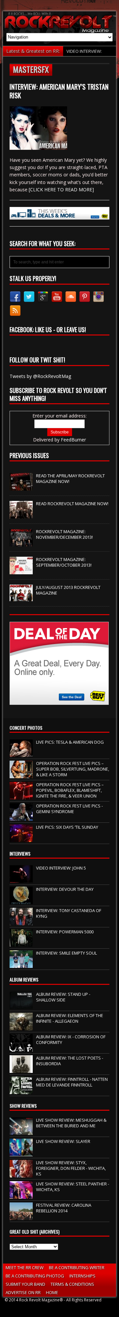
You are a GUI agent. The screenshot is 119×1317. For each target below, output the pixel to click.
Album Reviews (24, 979)
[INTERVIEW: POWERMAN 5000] (21, 943)
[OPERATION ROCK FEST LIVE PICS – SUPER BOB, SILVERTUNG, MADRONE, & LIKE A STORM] (21, 775)
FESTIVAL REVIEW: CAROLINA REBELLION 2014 (63, 1208)
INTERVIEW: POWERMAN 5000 (65, 932)
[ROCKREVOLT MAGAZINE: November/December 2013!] (21, 543)
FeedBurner (73, 439)
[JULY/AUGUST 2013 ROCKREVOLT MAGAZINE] (21, 598)
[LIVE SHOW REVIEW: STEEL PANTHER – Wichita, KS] (21, 1195)
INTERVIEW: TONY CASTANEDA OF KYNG (68, 913)
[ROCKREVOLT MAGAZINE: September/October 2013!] (21, 571)
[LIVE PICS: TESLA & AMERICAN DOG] (21, 753)
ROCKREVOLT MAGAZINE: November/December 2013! (64, 534)
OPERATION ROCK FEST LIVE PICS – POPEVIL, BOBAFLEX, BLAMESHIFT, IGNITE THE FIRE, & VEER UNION (70, 790)
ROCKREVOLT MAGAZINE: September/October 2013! (64, 562)
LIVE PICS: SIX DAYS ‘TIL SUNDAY (67, 827)
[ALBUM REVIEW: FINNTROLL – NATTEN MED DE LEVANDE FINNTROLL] (21, 1090)
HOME (52, 1292)
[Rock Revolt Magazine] (59, 22)
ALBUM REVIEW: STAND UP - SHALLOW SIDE (63, 997)
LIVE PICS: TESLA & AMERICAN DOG (70, 742)
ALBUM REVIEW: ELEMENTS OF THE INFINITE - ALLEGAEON (69, 1018)
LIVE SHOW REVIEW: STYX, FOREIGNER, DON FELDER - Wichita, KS (71, 1168)
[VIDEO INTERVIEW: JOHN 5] (21, 880)
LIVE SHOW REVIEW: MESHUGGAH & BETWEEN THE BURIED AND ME (71, 1123)
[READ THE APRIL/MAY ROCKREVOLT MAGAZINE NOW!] (21, 487)
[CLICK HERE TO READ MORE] (61, 189)
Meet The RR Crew (25, 1267)
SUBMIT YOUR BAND (25, 1284)
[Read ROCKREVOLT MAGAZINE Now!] (21, 515)
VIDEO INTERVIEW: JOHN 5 (61, 868)
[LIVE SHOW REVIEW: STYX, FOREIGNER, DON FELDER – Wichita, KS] (21, 1174)
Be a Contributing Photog (35, 1276)
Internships (82, 1276)
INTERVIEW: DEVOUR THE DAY (65, 889)
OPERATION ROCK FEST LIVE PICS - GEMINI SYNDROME (69, 808)
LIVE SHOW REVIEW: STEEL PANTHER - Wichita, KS (72, 1186)
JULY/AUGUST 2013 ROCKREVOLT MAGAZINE (68, 590)
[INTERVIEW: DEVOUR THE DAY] (21, 901)
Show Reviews (23, 1105)
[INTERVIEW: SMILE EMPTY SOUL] (21, 965)
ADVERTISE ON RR (23, 1292)
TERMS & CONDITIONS (72, 1284)
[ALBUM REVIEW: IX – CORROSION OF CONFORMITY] (21, 1048)
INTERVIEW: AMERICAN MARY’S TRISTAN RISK (59, 91)
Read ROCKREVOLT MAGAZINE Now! (72, 504)
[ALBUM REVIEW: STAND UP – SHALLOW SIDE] (21, 1005)
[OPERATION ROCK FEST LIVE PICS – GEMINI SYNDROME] (21, 817)
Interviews (20, 853)
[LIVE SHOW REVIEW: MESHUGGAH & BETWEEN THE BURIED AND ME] (21, 1131)
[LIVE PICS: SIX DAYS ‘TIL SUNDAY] (21, 838)
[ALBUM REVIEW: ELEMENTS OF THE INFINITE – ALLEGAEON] (21, 1027)
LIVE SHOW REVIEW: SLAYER (63, 1141)
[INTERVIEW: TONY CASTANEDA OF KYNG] (21, 922)
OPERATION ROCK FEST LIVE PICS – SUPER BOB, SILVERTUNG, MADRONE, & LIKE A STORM (72, 769)
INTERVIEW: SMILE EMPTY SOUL (66, 953)
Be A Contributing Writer (76, 1267)
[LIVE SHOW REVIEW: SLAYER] (21, 1153)
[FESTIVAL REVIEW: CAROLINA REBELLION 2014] (21, 1216)
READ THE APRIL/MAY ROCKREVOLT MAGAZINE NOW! (70, 478)
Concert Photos (26, 727)
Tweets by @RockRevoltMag (40, 376)
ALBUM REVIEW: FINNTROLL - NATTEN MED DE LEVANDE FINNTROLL (72, 1082)
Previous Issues (29, 455)
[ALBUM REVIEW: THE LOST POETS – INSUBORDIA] (21, 1069)
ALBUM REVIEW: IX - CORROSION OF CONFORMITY (70, 1039)
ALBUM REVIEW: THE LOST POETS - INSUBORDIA (69, 1061)
